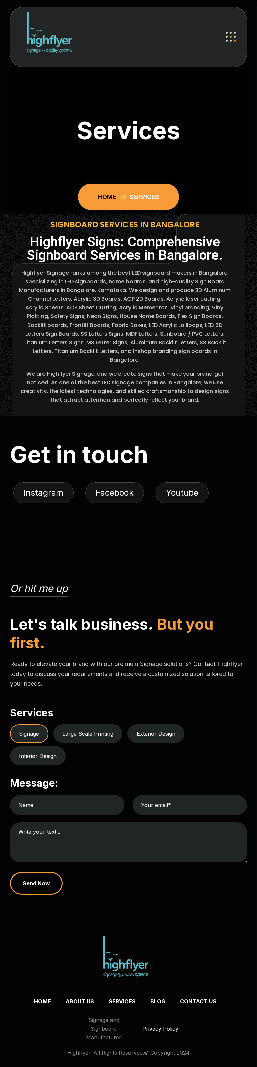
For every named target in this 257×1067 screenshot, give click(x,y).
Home (108, 196)
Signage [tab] (29, 733)
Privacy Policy (160, 1028)
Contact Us (198, 1001)
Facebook (115, 493)
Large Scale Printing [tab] (87, 733)
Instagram (43, 493)
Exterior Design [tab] (156, 733)
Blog (157, 1001)
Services (122, 1001)
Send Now (36, 883)
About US (80, 1001)
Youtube (182, 493)
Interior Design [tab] (38, 755)
